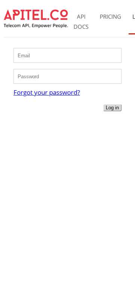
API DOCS (81, 21)
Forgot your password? (47, 92)
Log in (112, 107)
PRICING (110, 16)
